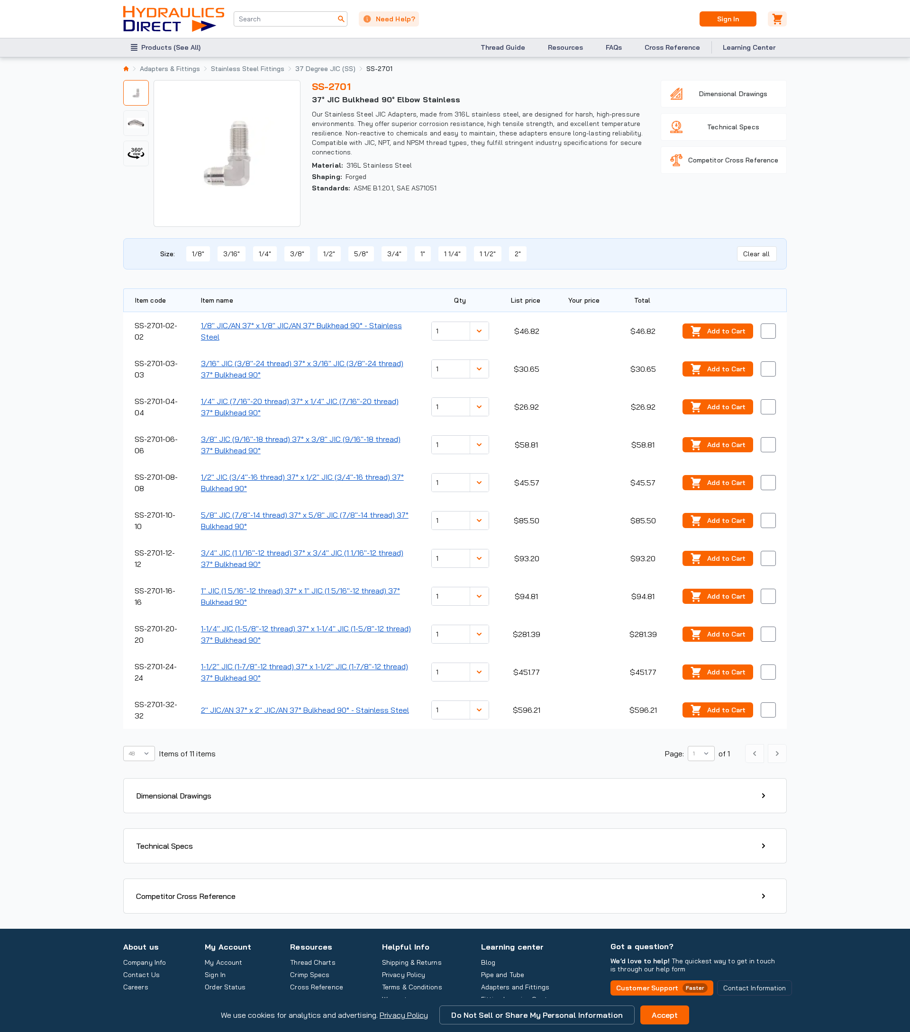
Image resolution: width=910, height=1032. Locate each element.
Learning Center (749, 47)
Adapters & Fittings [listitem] (170, 68)
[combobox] (290, 19)
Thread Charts (312, 962)
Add (726, 331)
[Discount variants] (479, 331)
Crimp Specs (309, 974)
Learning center (512, 946)
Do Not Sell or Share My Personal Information (536, 1015)
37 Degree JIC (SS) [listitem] (325, 68)
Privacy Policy (404, 1015)
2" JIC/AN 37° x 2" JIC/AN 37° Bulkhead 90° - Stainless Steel (305, 710)
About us (141, 946)
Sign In (727, 19)
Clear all (756, 254)
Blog (488, 962)
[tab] (136, 93)
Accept (665, 1015)
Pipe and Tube (502, 974)
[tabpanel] (227, 153)
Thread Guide (503, 47)
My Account (228, 946)
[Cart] (777, 19)
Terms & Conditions (412, 987)
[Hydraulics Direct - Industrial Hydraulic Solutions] (173, 19)
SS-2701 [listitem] (379, 68)
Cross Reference (672, 47)
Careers (135, 987)
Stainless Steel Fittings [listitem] (247, 68)
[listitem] (126, 68)
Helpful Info (405, 946)
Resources (565, 47)
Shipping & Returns (412, 962)
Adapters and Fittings (515, 987)
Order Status (225, 987)
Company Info (144, 962)
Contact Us (141, 974)
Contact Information (754, 988)
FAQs (614, 47)
